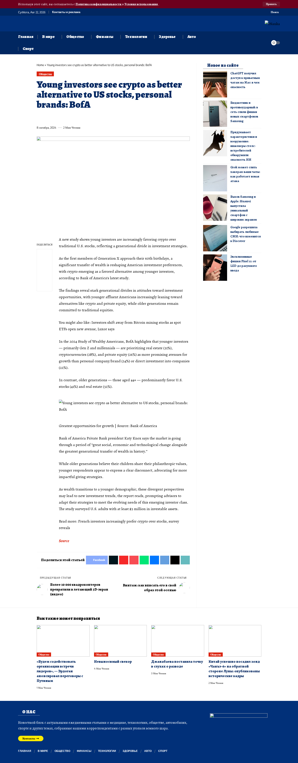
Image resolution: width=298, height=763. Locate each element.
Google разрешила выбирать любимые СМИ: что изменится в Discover (245, 234)
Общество (45, 74)
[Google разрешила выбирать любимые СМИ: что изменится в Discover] (215, 238)
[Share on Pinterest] (64, 117)
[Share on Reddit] (96, 117)
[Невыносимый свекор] (120, 641)
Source (64, 540)
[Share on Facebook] (40, 117)
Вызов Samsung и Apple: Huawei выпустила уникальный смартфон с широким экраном (243, 208)
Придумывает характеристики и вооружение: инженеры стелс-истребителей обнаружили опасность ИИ (243, 146)
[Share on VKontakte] (104, 117)
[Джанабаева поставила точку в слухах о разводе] (177, 641)
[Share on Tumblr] (88, 117)
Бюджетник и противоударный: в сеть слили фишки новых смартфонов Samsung (244, 111)
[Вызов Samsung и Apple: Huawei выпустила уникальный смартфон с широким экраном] (215, 207)
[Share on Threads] (120, 117)
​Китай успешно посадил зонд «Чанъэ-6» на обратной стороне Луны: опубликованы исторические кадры (234, 668)
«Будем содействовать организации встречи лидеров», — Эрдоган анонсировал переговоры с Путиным (60, 671)
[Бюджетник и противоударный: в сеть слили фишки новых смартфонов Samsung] (215, 113)
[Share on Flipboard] (56, 117)
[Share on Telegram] (112, 117)
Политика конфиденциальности (98, 4)
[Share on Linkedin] (80, 117)
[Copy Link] (128, 117)
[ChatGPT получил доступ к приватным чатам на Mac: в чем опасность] (215, 84)
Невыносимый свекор (113, 661)
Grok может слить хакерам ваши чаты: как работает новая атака (245, 174)
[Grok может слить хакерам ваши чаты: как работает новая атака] (215, 178)
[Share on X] (48, 117)
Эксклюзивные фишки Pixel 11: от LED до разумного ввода (243, 263)
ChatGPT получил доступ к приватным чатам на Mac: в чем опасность (245, 80)
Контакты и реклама (66, 12)
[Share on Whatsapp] (72, 117)
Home (40, 65)
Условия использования (141, 4)
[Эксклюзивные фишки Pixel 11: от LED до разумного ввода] (215, 267)
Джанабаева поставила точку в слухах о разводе (177, 664)
